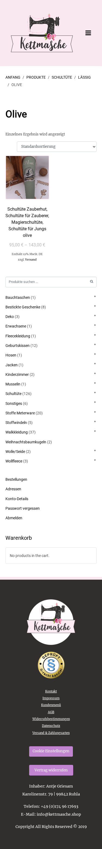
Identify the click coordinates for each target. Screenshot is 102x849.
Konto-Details (16, 499)
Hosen (10, 355)
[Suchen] (91, 281)
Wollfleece (13, 461)
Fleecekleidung (17, 336)
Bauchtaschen (17, 297)
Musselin (12, 384)
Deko (9, 316)
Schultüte (13, 393)
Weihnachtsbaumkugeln (25, 442)
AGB (51, 712)
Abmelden (13, 518)
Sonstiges (13, 403)
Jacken (11, 365)
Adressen (13, 489)
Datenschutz (51, 726)
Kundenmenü (51, 705)
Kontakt (51, 691)
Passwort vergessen (22, 508)
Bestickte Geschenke (22, 307)
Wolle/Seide (15, 451)
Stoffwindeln (16, 422)
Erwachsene (15, 326)
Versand (30, 259)
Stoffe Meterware (20, 413)
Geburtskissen (17, 345)
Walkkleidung (16, 432)
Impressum (51, 698)
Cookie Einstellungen (51, 751)
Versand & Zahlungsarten (51, 733)
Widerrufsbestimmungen (51, 719)
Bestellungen (16, 479)
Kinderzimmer (17, 374)
